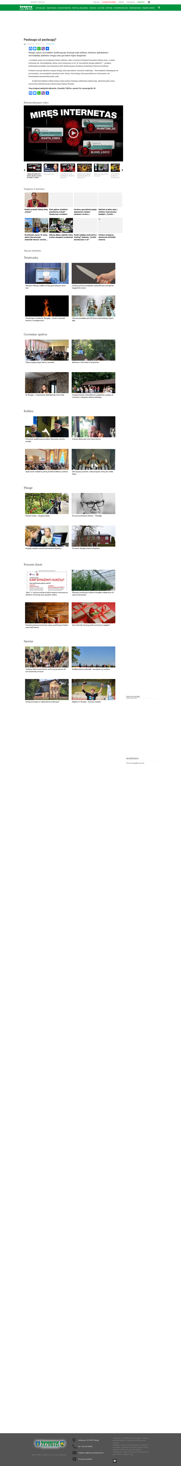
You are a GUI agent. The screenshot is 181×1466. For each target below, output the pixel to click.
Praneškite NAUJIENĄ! (109, 2)
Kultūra (101, 8)
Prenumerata (131, 2)
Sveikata (92, 8)
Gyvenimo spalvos (121, 8)
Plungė (28, 487)
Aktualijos (40, 8)
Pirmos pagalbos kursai (135, 763)
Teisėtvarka (51, 8)
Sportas (109, 8)
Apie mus (96, 2)
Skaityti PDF (141, 2)
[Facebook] (149, 2)
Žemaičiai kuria (135, 8)
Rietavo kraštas (64, 8)
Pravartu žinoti (148, 8)
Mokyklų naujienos (80, 8)
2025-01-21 (40, 44)
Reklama (121, 2)
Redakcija (30, 44)
